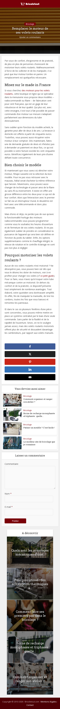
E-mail (9, 506)
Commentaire (11, 463)
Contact (30, 705)
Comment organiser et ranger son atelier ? (30, 679)
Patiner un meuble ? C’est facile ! (39, 427)
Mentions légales (49, 701)
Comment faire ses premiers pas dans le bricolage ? (30, 616)
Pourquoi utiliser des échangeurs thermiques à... (30, 584)
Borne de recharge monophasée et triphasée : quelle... (39, 414)
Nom (8, 493)
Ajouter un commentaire (30, 37)
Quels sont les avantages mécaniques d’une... (30, 552)
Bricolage (30, 24)
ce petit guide (47, 275)
